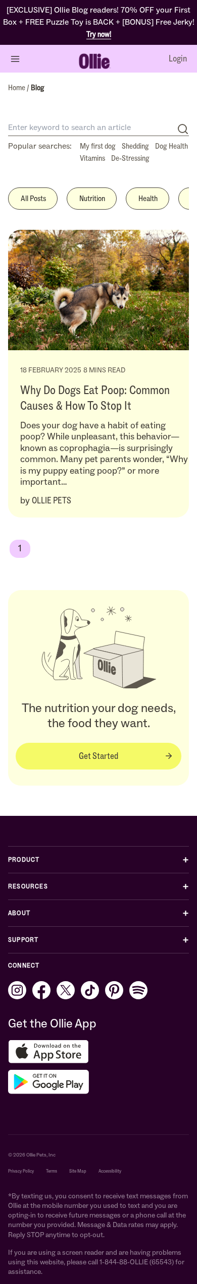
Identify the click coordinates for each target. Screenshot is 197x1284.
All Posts (33, 198)
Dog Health (171, 146)
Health (148, 198)
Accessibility (109, 1171)
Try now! (98, 34)
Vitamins (92, 158)
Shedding (135, 146)
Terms (51, 1171)
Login (178, 58)
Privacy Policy (21, 1171)
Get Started (98, 755)
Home (17, 87)
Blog (37, 87)
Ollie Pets (51, 500)
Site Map (77, 1171)
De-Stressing (130, 158)
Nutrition (92, 198)
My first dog (98, 146)
